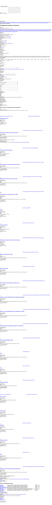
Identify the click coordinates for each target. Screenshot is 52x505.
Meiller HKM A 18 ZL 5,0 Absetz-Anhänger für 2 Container (10, 164)
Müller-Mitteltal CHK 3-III (4, 118)
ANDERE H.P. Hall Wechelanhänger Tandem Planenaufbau (10, 468)
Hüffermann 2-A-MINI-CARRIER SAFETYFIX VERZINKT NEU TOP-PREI (12, 297)
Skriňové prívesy (48, 22)
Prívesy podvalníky (42, 22)
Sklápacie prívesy (13, 22)
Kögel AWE (1, 485)
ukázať (1, 104)
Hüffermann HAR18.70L (4, 268)
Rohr (1, 454)
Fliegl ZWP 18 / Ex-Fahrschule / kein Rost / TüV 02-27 (9, 132)
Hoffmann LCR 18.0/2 (3, 440)
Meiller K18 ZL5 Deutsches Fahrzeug (6, 254)
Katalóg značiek (23, 494)
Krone (1, 353)
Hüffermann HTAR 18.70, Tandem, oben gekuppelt (8, 178)
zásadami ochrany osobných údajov (16, 142)
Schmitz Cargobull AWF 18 (3, 487)
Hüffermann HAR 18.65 (4, 382)
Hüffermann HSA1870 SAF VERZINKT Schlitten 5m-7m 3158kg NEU (11, 325)
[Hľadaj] (14, 10)
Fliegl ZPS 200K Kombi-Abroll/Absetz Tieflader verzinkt (9, 282)
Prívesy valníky (38, 22)
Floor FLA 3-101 (2, 490)
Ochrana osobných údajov (6, 494)
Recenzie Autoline (18, 494)
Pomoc (3, 491)
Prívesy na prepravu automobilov (20, 22)
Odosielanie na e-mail (3, 141)
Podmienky (1, 494)
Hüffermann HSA (3, 410)
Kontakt (5, 491)
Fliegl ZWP (2, 425)
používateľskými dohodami (25, 142)
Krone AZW (1, 488)
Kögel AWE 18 (2, 486)
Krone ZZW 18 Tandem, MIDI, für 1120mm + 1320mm (9, 194)
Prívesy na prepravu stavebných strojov (30, 22)
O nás (1, 491)
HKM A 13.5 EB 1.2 (3, 396)
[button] (26, 17)
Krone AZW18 (2, 489)
